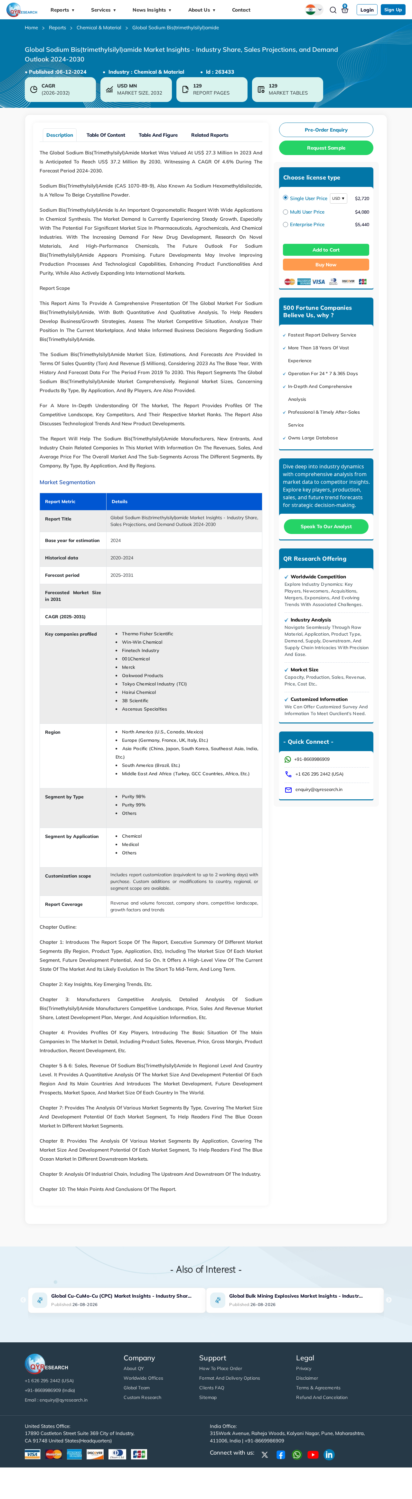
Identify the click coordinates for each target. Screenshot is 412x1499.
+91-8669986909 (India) (50, 1390)
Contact (241, 10)
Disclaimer (307, 1378)
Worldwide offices (143, 1378)
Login (367, 10)
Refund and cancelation (322, 1397)
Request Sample (326, 148)
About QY (134, 1368)
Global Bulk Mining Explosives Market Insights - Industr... (296, 1296)
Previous (23, 1300)
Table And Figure (158, 135)
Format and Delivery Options (229, 1378)
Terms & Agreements (318, 1388)
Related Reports (210, 135)
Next (389, 1300)
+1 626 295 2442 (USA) (319, 774)
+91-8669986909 (312, 759)
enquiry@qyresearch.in (318, 789)
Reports (63, 10)
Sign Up (393, 10)
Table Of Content (106, 135)
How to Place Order (220, 1368)
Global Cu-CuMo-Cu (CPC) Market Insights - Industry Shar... (121, 1296)
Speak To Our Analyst (326, 526)
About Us (202, 10)
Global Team (137, 1388)
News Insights (152, 10)
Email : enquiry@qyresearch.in (56, 1400)
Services (104, 10)
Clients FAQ (211, 1388)
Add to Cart (326, 250)
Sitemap (208, 1397)
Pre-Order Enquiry (326, 130)
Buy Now (325, 265)
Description (59, 135)
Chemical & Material (99, 27)
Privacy (303, 1368)
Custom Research (142, 1397)
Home (31, 27)
